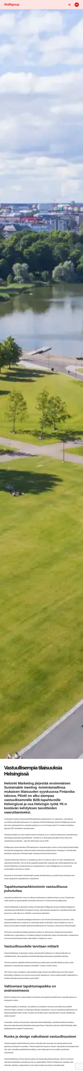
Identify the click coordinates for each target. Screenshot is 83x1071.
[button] (69, 4)
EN (77, 5)
